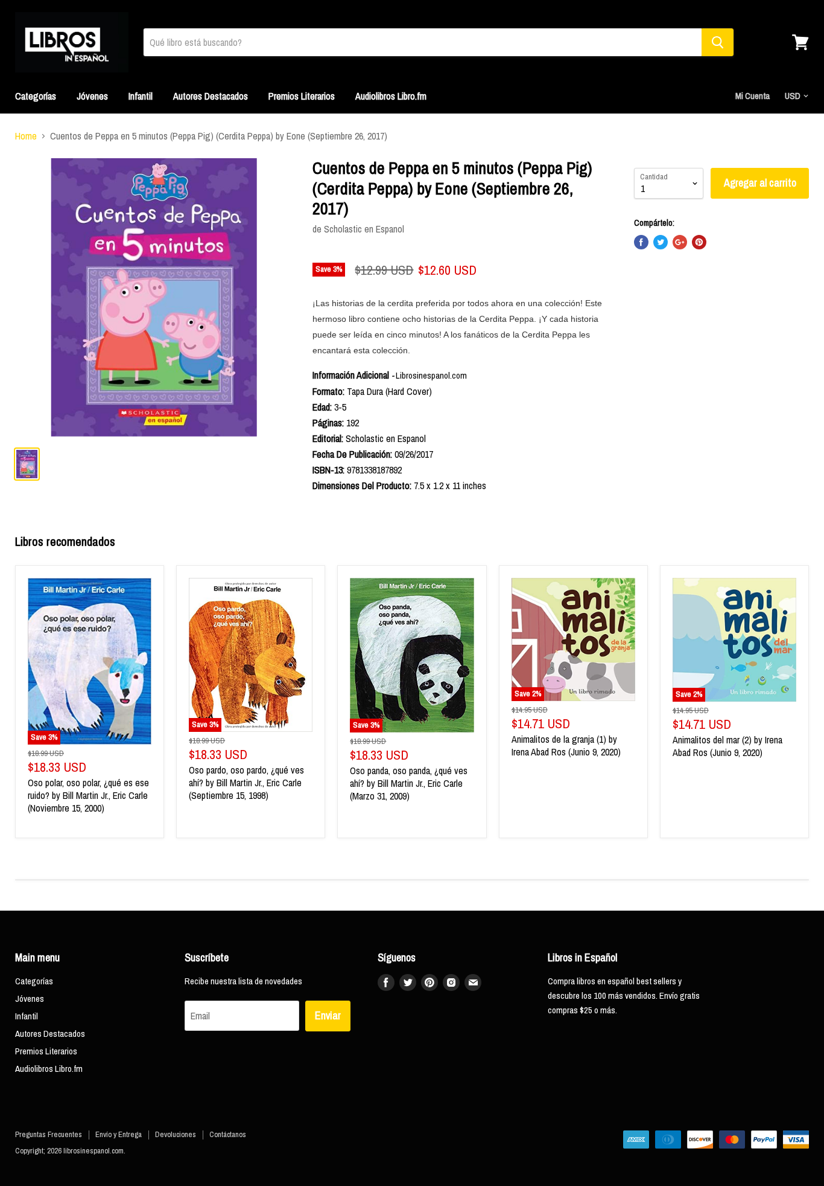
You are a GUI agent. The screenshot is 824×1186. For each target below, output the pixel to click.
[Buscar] (718, 42)
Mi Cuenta (752, 95)
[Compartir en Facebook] (641, 242)
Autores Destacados (210, 96)
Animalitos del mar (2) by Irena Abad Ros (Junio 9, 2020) (727, 746)
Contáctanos (227, 1134)
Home (26, 135)
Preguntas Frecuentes (48, 1134)
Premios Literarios (301, 96)
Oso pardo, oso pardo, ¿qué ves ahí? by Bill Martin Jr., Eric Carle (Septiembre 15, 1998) (246, 782)
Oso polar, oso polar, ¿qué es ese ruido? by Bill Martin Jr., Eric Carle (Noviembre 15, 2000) (88, 795)
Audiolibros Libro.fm (390, 96)
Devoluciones (175, 1134)
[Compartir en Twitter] (660, 242)
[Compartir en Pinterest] (699, 242)
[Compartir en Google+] (680, 242)
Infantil (140, 96)
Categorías (35, 96)
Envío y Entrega (118, 1134)
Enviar (328, 1015)
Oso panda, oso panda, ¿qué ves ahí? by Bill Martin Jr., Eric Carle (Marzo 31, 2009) (408, 783)
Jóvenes (92, 96)
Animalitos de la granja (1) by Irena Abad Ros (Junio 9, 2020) (566, 745)
